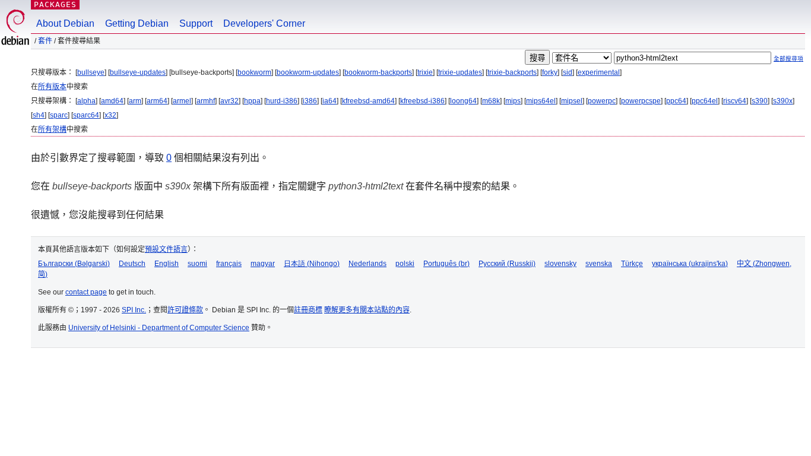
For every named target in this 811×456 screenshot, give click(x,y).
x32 (110, 115)
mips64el (541, 101)
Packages (55, 4)
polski (404, 263)
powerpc (602, 101)
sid (567, 72)
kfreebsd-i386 (422, 101)
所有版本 (52, 87)
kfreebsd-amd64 (368, 101)
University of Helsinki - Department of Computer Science (158, 328)
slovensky (560, 263)
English (166, 263)
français (229, 263)
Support (196, 23)
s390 (760, 101)
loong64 (463, 101)
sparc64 (86, 115)
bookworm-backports (378, 72)
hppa (252, 101)
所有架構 (52, 129)
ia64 (329, 101)
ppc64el (705, 101)
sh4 (39, 115)
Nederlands (368, 263)
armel (182, 101)
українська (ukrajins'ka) (690, 263)
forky (549, 72)
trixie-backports (512, 72)
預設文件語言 (166, 249)
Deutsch (132, 263)
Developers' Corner (264, 23)
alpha (86, 101)
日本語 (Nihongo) (312, 263)
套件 (45, 41)
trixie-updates (460, 72)
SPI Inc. (134, 310)
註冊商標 (308, 310)
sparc (59, 115)
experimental (599, 72)
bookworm (254, 72)
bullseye (90, 72)
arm (135, 101)
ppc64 (676, 101)
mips (513, 101)
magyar (263, 263)
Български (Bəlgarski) (74, 263)
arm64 (157, 101)
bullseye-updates (138, 72)
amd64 (112, 101)
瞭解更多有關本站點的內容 (367, 310)
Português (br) (446, 263)
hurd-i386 (281, 101)
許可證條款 (185, 310)
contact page (86, 292)
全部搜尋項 (788, 58)
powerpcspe (641, 101)
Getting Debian (137, 23)
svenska (598, 263)
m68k (491, 101)
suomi (197, 263)
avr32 (229, 101)
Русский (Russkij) (507, 263)
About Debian (65, 23)
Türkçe (632, 263)
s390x (783, 101)
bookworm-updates (308, 72)
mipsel (571, 101)
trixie (425, 72)
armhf (206, 101)
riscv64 (734, 101)
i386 (310, 101)
